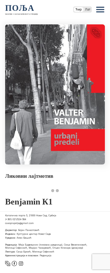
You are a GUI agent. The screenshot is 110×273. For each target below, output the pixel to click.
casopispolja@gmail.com (19, 223)
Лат (87, 9)
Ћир (78, 9)
